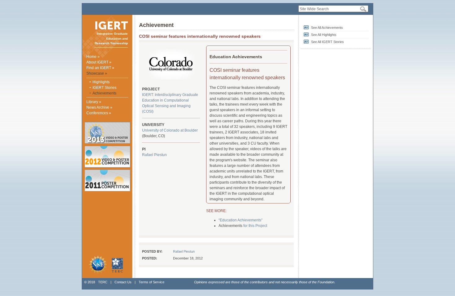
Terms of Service (151, 282)
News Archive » (99, 107)
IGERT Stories (104, 87)
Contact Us (123, 282)
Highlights (101, 82)
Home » (93, 56)
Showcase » (96, 73)
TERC (102, 282)
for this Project (255, 226)
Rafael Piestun (154, 155)
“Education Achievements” (240, 220)
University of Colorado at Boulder (170, 130)
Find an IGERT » (100, 68)
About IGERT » (98, 62)
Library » (93, 102)
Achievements (104, 93)
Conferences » (98, 113)
